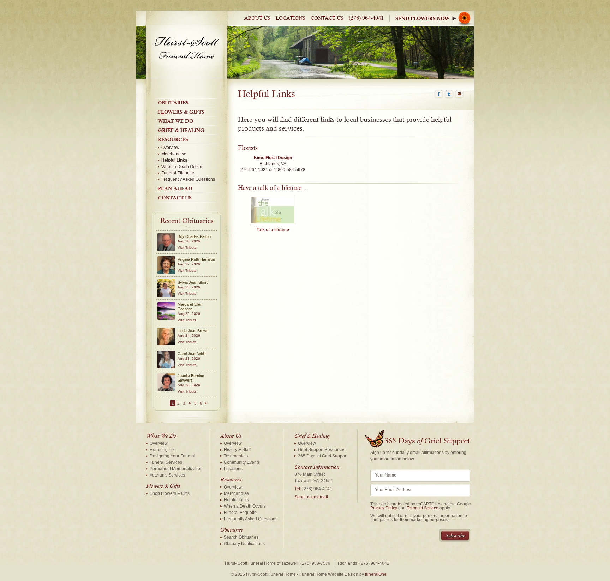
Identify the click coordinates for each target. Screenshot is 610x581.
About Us (257, 18)
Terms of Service (422, 507)
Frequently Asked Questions (188, 179)
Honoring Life (163, 449)
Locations (290, 18)
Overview (170, 147)
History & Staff (237, 449)
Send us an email (311, 497)
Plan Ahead (175, 188)
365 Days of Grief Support (322, 456)
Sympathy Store (434, 18)
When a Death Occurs (182, 166)
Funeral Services (166, 462)
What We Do (175, 121)
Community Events (242, 462)
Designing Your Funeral (172, 456)
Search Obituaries (241, 537)
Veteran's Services (167, 475)
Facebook (438, 94)
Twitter (449, 94)
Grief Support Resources (321, 449)
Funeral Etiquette (177, 172)
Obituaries (173, 103)
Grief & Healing (181, 130)
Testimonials (236, 456)
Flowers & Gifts (181, 112)
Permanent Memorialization (176, 468)
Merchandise (173, 153)
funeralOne (376, 574)
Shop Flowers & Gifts (170, 493)
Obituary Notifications (244, 543)
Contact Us (327, 18)
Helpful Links (174, 160)
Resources (173, 139)
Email (459, 94)
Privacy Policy (383, 507)
